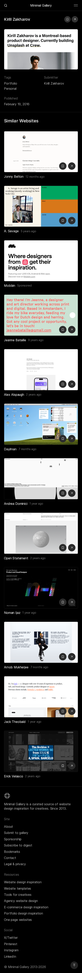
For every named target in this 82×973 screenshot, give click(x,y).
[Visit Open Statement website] (71, 547)
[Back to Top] (74, 965)
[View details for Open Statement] (41, 533)
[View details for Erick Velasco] (41, 751)
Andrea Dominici (15, 504)
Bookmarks (12, 852)
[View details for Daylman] (41, 424)
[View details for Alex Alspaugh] (41, 369)
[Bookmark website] (67, 19)
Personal (10, 89)
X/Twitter (11, 938)
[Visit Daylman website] (71, 438)
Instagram (11, 950)
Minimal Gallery (41, 5)
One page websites (18, 920)
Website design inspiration (23, 882)
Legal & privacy (15, 864)
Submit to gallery (16, 833)
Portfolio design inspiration (23, 913)
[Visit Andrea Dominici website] (71, 493)
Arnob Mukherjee (16, 667)
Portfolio (10, 83)
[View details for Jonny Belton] (41, 151)
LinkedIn (10, 956)
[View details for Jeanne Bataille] (41, 315)
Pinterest (10, 944)
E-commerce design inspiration (26, 907)
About (8, 827)
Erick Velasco (13, 776)
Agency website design (21, 901)
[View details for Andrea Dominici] (41, 478)
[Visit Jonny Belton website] (71, 166)
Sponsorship (12, 839)
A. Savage (11, 231)
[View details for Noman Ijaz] (41, 587)
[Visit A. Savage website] (71, 220)
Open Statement (16, 558)
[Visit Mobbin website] (41, 260)
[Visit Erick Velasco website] (71, 765)
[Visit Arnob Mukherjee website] (71, 656)
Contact (10, 858)
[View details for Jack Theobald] (41, 696)
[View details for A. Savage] (41, 206)
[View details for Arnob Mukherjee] (41, 642)
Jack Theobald (15, 722)
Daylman (10, 449)
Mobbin (9, 286)
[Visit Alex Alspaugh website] (71, 384)
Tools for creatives (17, 895)
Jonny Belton (13, 176)
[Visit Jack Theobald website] (71, 711)
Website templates (17, 888)
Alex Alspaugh (14, 395)
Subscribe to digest (18, 845)
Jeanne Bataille (15, 340)
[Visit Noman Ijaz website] (71, 602)
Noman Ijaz (12, 613)
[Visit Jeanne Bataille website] (71, 329)
